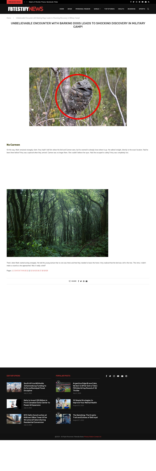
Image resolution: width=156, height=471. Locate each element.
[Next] (27, 2)
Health (121, 9)
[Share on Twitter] (81, 281)
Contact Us (97, 437)
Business (131, 9)
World (96, 9)
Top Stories (109, 9)
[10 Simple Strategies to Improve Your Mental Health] (63, 404)
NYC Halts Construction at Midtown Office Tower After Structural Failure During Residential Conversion (35, 418)
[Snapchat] (126, 376)
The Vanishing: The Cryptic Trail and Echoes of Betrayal (85, 416)
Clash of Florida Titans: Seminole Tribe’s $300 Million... (49, 2)
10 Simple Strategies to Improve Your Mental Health (85, 401)
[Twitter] (133, 2)
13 (31, 271)
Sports (142, 9)
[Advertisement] (78, 49)
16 (38, 271)
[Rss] (148, 2)
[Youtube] (142, 2)
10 (25, 271)
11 (27, 271)
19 (45, 271)
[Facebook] (130, 2)
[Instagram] (136, 2)
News (70, 9)
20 (47, 271)
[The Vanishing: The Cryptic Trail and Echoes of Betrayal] (63, 419)
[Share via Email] (86, 281)
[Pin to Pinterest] (83, 281)
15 (36, 271)
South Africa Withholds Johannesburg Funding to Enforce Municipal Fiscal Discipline (35, 387)
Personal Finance (83, 9)
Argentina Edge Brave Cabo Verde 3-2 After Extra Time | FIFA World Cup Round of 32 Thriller (85, 387)
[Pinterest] (139, 2)
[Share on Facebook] (78, 281)
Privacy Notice (89, 437)
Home (62, 9)
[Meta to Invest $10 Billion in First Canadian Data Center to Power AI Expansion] (14, 404)
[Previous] (24, 2)
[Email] (145, 2)
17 (40, 271)
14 (34, 271)
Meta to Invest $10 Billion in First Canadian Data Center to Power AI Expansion (37, 402)
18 (42, 271)
